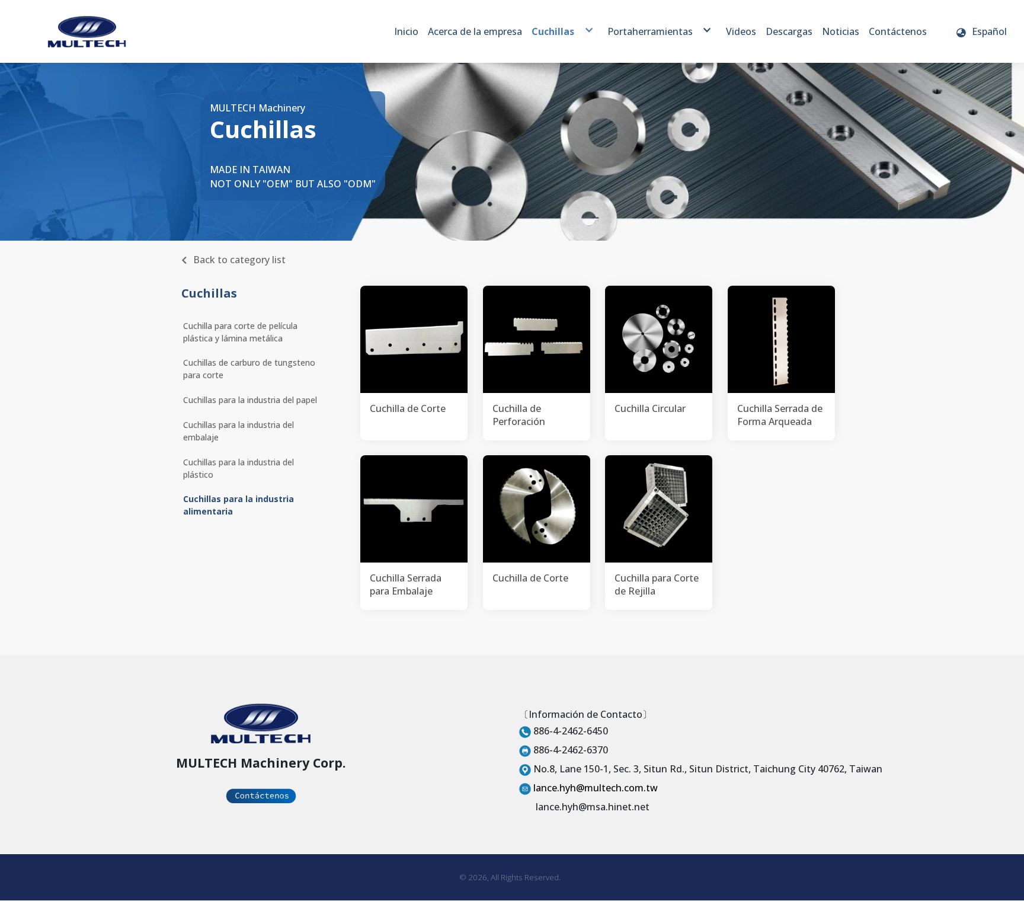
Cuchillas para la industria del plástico (238, 468)
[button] (981, 31)
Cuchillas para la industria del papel (250, 399)
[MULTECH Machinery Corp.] (86, 31)
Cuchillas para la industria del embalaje (238, 431)
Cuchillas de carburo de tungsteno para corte (249, 369)
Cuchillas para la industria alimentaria (238, 505)
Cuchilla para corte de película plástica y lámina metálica (240, 332)
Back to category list (239, 259)
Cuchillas (209, 293)
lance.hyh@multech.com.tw (595, 787)
